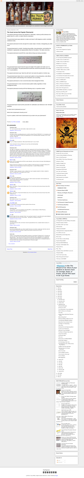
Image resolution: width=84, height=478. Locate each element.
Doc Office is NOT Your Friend (62, 224)
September (61, 304)
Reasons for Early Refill (60, 167)
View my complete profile (61, 41)
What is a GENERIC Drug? (61, 81)
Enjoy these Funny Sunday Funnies (65, 322)
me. (10, 214)
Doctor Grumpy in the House (64, 185)
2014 (59, 298)
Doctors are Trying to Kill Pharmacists (68, 437)
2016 (59, 294)
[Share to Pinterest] (27, 121)
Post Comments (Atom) (32, 252)
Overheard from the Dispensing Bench (65, 326)
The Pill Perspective (62, 207)
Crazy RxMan (12, 202)
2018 (59, 291)
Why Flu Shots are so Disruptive (64, 310)
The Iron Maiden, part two (63, 352)
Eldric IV (11, 159)
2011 (59, 376)
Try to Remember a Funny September (65, 309)
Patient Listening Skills (60, 165)
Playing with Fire (59, 246)
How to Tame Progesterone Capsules (63, 49)
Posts (59, 460)
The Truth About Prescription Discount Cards (65, 75)
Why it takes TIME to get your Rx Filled (63, 93)
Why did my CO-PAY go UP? (61, 91)
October (60, 302)
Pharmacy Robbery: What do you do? (65, 318)
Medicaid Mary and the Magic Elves (63, 234)
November (61, 301)
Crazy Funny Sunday (62, 333)
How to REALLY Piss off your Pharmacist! (64, 159)
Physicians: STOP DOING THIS (62, 244)
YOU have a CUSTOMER (61, 258)
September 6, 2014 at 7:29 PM (15, 195)
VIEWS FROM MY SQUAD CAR (64, 214)
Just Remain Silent (62, 335)
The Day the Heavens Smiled (62, 173)
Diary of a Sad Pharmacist (61, 157)
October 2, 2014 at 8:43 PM (15, 225)
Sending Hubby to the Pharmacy (62, 67)
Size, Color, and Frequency (61, 171)
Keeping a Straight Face (61, 163)
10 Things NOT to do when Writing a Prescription (65, 220)
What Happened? (61, 357)
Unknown (11, 184)
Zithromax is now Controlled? (64, 330)
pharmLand (60, 197)
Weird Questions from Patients (62, 177)
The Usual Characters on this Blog (63, 77)
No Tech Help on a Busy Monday (62, 238)
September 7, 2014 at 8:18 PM (15, 205)
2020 (59, 287)
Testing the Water (59, 252)
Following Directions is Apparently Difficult (64, 230)
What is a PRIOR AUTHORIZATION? (63, 85)
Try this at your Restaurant (63, 328)
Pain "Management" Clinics (61, 65)
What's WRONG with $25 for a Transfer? (64, 89)
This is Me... (60, 312)
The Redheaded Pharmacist (63, 209)
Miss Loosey (58, 236)
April (60, 366)
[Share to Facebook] (26, 121)
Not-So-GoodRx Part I (65, 403)
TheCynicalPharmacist (62, 211)
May (60, 364)
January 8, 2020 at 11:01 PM (15, 241)
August (60, 359)
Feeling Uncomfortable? (61, 228)
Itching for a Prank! (60, 161)
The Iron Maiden (61, 355)
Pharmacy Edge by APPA (63, 190)
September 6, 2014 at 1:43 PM (15, 182)
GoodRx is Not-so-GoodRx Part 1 (62, 59)
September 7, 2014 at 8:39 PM (15, 212)
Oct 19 (69, 263)
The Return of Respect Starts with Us (65, 331)
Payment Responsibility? (61, 240)
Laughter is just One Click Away (64, 346)
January (60, 371)
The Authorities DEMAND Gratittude (65, 320)
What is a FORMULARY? (61, 79)
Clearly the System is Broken (61, 222)
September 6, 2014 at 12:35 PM (15, 167)
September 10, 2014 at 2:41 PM (15, 218)
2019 (59, 289)
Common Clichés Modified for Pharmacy (64, 155)
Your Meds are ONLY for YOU (62, 95)
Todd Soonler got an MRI (61, 175)
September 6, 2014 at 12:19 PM (15, 157)
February (60, 369)
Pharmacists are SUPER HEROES (65, 338)
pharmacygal (60, 195)
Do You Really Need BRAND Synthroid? (64, 57)
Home (30, 249)
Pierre (11, 140)
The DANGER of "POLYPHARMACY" (63, 73)
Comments (60, 462)
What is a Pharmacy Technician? (62, 83)
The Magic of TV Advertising (63, 323)
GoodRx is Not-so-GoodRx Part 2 (62, 61)
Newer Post (9, 249)
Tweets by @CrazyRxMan (61, 106)
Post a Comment (12, 243)
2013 (59, 373)
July (59, 361)
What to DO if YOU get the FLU (62, 87)
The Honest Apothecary (62, 199)
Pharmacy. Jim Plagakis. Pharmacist (65, 192)
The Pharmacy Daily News (63, 204)
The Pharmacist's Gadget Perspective (65, 202)
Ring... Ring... (59, 248)
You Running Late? (60, 179)
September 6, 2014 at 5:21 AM (15, 130)
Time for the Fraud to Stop (61, 254)
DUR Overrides (59, 226)
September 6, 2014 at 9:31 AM (15, 145)
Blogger (56, 475)
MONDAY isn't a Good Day (61, 63)
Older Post (50, 249)
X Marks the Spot (59, 51)
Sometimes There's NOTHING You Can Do (64, 250)
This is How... (61, 325)
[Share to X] (25, 121)
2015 (59, 296)
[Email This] (23, 121)
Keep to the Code (60, 112)
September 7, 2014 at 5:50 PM (15, 200)
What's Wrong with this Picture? (62, 256)
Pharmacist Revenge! (62, 305)
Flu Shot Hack (59, 47)
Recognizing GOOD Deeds (61, 169)
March (60, 367)
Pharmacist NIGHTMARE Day (62, 242)
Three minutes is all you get (63, 354)
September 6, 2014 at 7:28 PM (15, 188)
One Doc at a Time (62, 307)
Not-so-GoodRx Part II (65, 423)
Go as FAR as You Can (60, 232)
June (60, 362)
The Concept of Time (60, 71)
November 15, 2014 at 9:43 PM (15, 231)
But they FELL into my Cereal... (62, 153)
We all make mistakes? (62, 340)
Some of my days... (62, 350)
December (61, 299)
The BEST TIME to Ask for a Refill (62, 69)
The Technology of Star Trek (63, 342)
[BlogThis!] (24, 121)
